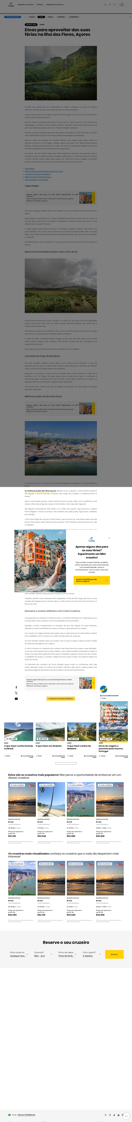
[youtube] (118, 1115)
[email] (16, 699)
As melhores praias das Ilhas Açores (40, 491)
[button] (126, 1116)
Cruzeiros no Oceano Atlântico (61, 699)
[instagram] (123, 1115)
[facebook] (16, 687)
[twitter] (16, 693)
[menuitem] (20, 954)
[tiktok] (114, 1115)
